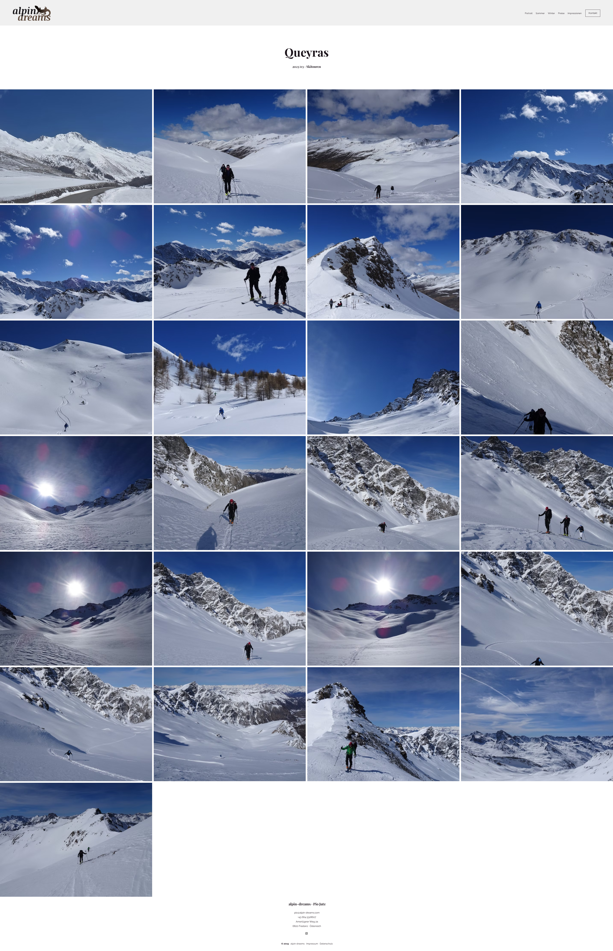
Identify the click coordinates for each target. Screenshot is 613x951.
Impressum (312, 943)
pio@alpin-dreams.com (307, 912)
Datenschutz (326, 943)
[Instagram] (306, 933)
